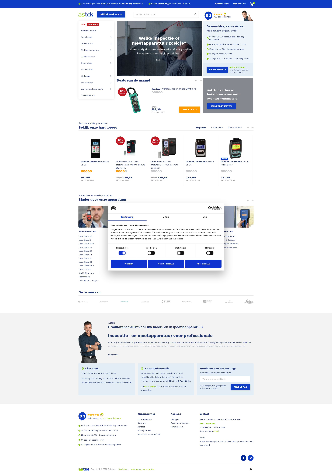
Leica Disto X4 (85, 255)
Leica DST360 (84, 269)
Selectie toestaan (166, 264)
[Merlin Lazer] (207, 301)
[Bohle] (186, 301)
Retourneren (177, 427)
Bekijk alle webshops (110, 14)
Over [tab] (205, 217)
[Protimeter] (228, 301)
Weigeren (129, 264)
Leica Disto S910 (86, 266)
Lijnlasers (85, 76)
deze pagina (150, 386)
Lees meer (113, 354)
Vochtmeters (87, 82)
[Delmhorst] (145, 301)
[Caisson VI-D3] (96, 148)
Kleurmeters (87, 69)
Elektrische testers (90, 50)
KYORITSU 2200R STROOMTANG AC (174, 89)
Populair (201, 127)
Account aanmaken (180, 423)
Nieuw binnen (235, 127)
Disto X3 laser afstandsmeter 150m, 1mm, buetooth (164, 164)
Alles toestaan (203, 264)
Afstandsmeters (88, 31)
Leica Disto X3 (85, 251)
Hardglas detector (229, 243)
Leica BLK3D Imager (88, 280)
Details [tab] (166, 217)
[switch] (151, 253)
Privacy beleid (144, 430)
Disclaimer (123, 469)
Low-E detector (228, 240)
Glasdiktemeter (228, 236)
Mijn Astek (238, 4)
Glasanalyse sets (229, 247)
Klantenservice (222, 4)
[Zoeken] (195, 14)
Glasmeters (86, 63)
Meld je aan (240, 387)
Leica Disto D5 (85, 258)
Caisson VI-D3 (95, 163)
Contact (141, 427)
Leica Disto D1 (85, 236)
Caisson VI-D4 (200, 163)
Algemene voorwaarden (148, 434)
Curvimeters (87, 44)
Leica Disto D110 (86, 243)
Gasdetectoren (88, 56)
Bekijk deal (188, 109)
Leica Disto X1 (84, 240)
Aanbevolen (217, 127)
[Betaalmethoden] (251, 469)
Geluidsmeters (88, 95)
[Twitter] (251, 458)
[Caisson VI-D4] (201, 148)
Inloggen (175, 419)
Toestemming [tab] (127, 217)
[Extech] (124, 301)
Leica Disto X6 (85, 262)
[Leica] (249, 301)
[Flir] (166, 301)
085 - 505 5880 (237, 67)
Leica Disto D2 (85, 247)
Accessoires (84, 277)
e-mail (216, 431)
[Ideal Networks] (83, 301)
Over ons (141, 423)
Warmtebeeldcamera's (92, 89)
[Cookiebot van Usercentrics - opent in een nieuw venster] (210, 208)
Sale (158, 60)
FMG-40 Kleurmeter (235, 163)
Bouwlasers (86, 37)
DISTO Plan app (86, 273)
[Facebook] (243, 458)
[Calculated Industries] (103, 301)
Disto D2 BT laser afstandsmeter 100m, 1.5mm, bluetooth (130, 164)
